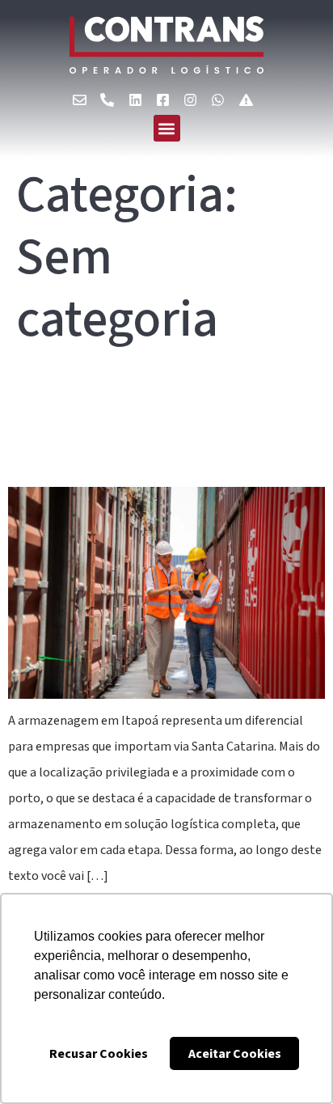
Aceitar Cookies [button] (234, 1054)
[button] (167, 128)
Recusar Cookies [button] (98, 1054)
